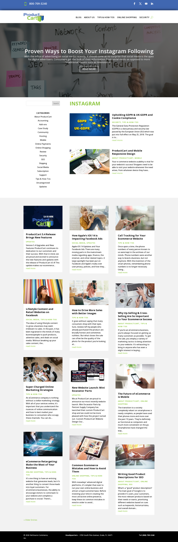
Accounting (43, 120)
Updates (43, 186)
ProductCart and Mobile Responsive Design (127, 152)
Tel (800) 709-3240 (146, 535)
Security (144, 17)
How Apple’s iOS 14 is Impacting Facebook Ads (87, 237)
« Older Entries (30, 520)
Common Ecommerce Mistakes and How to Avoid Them (89, 468)
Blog (78, 17)
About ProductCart (43, 116)
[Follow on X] (140, 3)
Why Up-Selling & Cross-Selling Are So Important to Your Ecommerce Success (135, 316)
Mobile (43, 140)
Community (43, 132)
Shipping (43, 163)
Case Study (43, 128)
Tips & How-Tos (105, 17)
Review (43, 151)
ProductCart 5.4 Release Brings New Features (41, 236)
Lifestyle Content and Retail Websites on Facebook (39, 312)
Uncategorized (43, 182)
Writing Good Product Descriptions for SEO (131, 475)
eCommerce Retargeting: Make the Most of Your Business (41, 464)
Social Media (43, 167)
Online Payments (43, 144)
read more (117, 140)
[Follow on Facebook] (134, 3)
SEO (43, 159)
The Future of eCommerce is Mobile (134, 395)
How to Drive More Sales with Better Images (87, 312)
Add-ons (43, 124)
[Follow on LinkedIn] (152, 3)
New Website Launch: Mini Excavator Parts (88, 389)
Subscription (43, 171)
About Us (89, 17)
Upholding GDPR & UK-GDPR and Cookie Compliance (132, 116)
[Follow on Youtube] (146, 3)
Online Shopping (127, 17)
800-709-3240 (38, 3)
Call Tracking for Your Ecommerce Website (132, 237)
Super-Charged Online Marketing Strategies (40, 388)
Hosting (43, 136)
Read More (89, 69)
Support (43, 175)
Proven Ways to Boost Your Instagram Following (89, 51)
